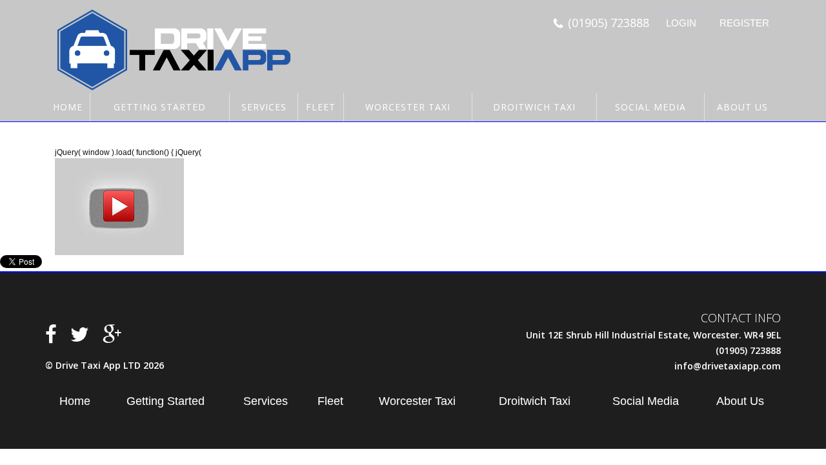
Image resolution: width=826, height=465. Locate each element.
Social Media (650, 107)
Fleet (321, 107)
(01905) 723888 (608, 23)
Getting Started (160, 107)
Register (744, 22)
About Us (742, 107)
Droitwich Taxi (534, 107)
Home (68, 107)
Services (264, 107)
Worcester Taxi (407, 107)
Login (681, 22)
